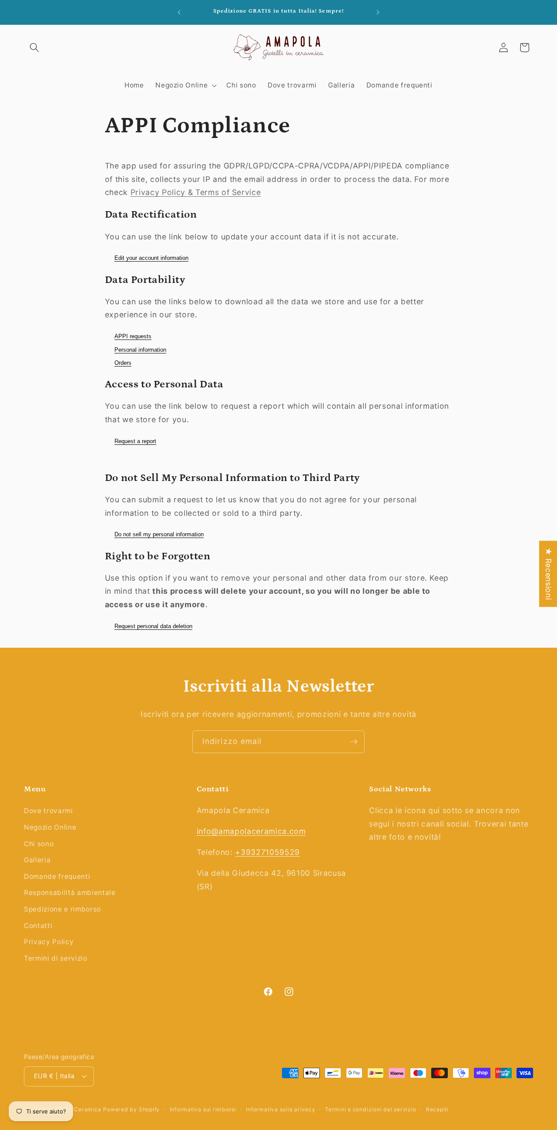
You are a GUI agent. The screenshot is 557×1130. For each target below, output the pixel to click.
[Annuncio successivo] (378, 12)
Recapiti (437, 1109)
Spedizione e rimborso (62, 909)
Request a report (135, 441)
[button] (34, 47)
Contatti (38, 925)
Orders (122, 363)
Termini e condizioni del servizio (370, 1109)
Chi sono (39, 844)
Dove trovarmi (48, 811)
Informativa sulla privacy (280, 1109)
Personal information (140, 349)
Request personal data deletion (153, 626)
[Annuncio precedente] (179, 12)
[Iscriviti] (353, 741)
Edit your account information (151, 258)
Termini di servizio (55, 958)
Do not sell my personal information (159, 534)
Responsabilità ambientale (70, 892)
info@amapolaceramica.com (251, 831)
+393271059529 (267, 852)
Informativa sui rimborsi (203, 1109)
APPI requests (132, 336)
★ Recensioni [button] (548, 574)
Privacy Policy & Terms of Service (196, 192)
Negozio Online (50, 827)
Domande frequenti (57, 876)
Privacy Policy (49, 942)
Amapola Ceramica (74, 1109)
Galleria (37, 860)
